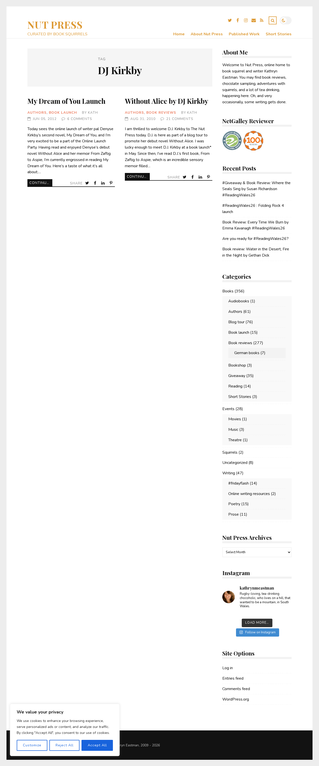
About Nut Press (207, 34)
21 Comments (179, 118)
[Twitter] (230, 21)
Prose (233, 514)
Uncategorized (234, 462)
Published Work (244, 34)
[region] (65, 730)
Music (233, 429)
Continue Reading (40, 182)
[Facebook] (238, 21)
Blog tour (236, 322)
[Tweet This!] (87, 183)
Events (228, 409)
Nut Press (55, 24)
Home (179, 34)
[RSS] (262, 21)
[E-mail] (254, 21)
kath (93, 112)
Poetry (234, 504)
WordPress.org (235, 699)
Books (228, 291)
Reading (235, 386)
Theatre (235, 440)
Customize (32, 745)
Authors (37, 112)
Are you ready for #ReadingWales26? (255, 238)
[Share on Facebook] (95, 183)
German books (246, 353)
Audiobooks (238, 301)
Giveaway (236, 376)
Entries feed (232, 678)
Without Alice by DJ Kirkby (166, 101)
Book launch (63, 112)
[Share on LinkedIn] (103, 183)
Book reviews (161, 112)
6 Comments (79, 118)
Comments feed (236, 689)
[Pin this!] (111, 183)
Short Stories (279, 34)
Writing (228, 473)
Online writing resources (249, 493)
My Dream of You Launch (66, 101)
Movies (234, 419)
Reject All (65, 745)
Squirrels (230, 452)
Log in (227, 668)
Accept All (97, 745)
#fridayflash (238, 483)
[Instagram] (246, 21)
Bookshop (237, 365)
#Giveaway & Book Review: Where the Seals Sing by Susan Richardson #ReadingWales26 (256, 189)
